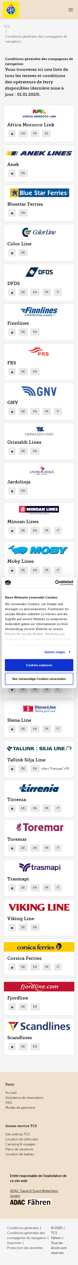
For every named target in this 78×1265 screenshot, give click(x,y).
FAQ (8, 1103)
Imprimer (14, 1243)
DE (23, 252)
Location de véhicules (21, 1139)
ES (46, 133)
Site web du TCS (17, 1134)
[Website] (12, 133)
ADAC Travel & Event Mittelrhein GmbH (34, 1193)
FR (35, 133)
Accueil (11, 1093)
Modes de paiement (20, 1108)
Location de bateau (19, 1154)
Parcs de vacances (19, 1149)
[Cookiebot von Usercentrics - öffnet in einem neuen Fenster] (55, 582)
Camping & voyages (20, 1144)
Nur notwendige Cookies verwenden (39, 678)
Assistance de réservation (24, 1098)
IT (58, 292)
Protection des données (25, 1248)
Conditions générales (23, 1228)
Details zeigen (55, 652)
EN (23, 133)
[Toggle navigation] (70, 9)
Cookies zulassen (39, 665)
